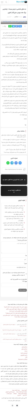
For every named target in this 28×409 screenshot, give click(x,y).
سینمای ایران (24, 347)
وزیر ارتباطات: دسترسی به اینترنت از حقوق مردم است (14, 139)
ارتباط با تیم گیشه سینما (21, 392)
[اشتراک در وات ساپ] (10, 26)
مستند (25, 351)
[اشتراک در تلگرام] (13, 26)
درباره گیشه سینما (16, 390)
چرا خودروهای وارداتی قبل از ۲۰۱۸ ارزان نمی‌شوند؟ (16, 313)
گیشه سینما (24, 390)
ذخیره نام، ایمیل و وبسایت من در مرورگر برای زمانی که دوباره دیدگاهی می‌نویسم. (14, 274)
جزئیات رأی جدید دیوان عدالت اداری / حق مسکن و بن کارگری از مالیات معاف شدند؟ (15, 316)
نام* (26, 255)
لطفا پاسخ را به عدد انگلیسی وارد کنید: (18, 279)
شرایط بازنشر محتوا (22, 393)
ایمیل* (25, 263)
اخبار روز (19, 395)
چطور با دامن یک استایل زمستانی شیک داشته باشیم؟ (15, 307)
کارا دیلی (25, 395)
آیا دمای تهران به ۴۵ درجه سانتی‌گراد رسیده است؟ (15, 152)
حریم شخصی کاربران (10, 392)
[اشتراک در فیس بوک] (16, 26)
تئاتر (26, 357)
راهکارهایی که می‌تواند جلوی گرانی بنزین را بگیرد (16, 309)
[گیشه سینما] (21, 2)
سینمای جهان (24, 349)
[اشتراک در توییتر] (20, 26)
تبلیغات (15, 393)
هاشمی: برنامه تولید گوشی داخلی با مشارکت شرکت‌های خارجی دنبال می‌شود (13, 136)
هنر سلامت (9, 393)
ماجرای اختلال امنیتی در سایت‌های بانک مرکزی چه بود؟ (14, 142)
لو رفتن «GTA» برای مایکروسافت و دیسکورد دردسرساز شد (14, 146)
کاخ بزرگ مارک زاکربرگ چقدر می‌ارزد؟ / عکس (16, 149)
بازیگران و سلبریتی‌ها (22, 359)
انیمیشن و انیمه (24, 353)
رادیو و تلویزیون (24, 355)
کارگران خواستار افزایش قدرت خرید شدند (18, 311)
